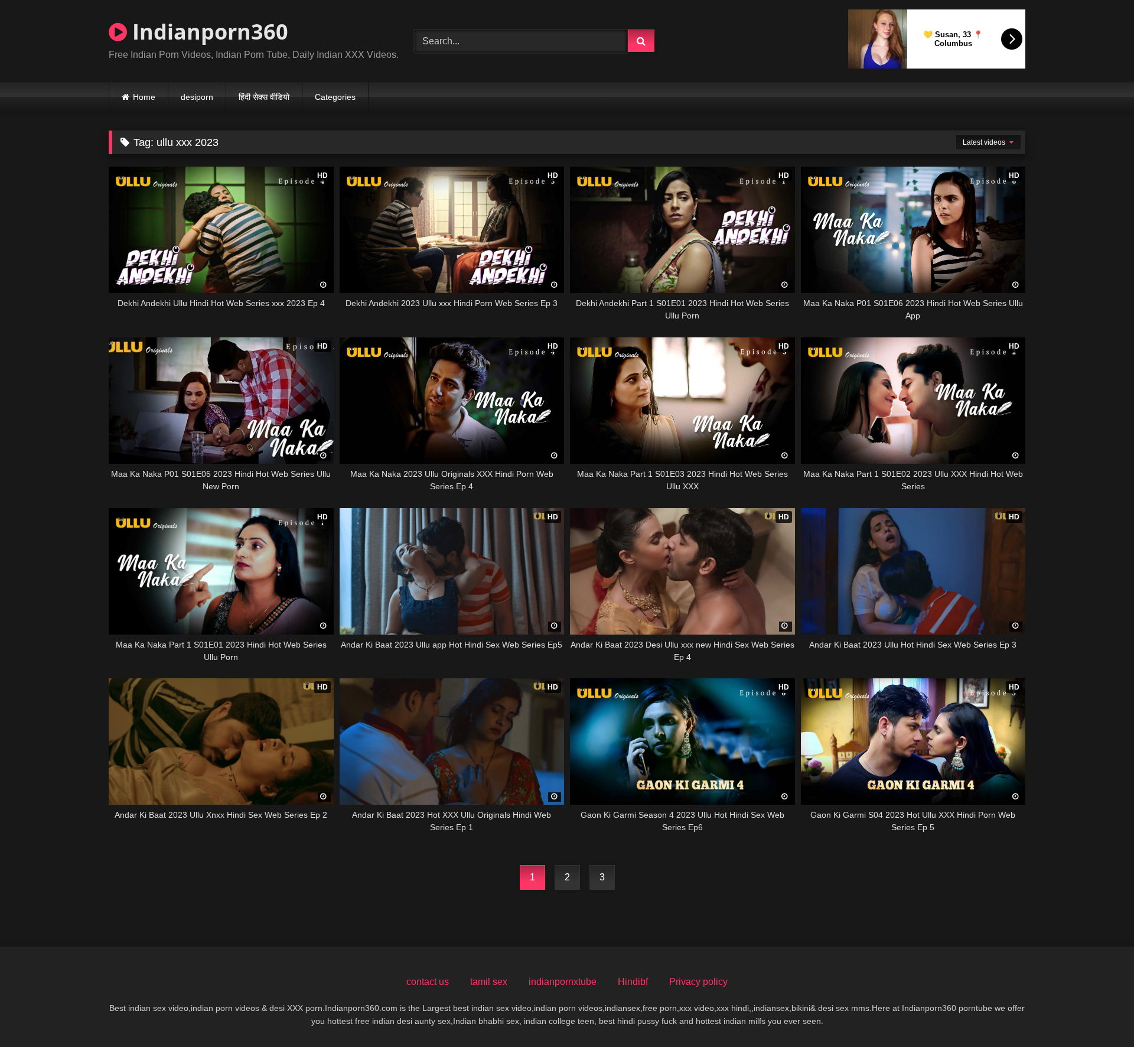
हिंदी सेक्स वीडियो (264, 97)
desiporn (197, 97)
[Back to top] (1097, 1011)
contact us (427, 982)
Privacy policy (698, 982)
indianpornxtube (563, 982)
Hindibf (633, 982)
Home (144, 97)
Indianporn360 (207, 31)
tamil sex (488, 982)
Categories (335, 97)
